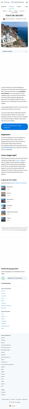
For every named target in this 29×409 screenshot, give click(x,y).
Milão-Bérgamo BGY (5, 350)
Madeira (3, 367)
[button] (2, 2)
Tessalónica (3, 321)
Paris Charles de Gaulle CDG (7, 364)
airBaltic (3, 337)
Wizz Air (2, 359)
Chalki (2, 328)
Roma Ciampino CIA (5, 357)
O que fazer (3, 295)
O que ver (11, 6)
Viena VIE (3, 340)
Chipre (2, 381)
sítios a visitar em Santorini (19, 183)
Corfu (2, 314)
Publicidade (24, 399)
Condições (12, 399)
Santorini (3, 6)
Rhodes (2, 318)
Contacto (3, 394)
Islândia (3, 374)
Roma (2, 379)
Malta (2, 369)
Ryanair (3, 342)
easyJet (3, 352)
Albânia (3, 376)
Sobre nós (3, 392)
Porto (2, 386)
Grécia (10, 11)
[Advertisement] (14, 69)
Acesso (2, 300)
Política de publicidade (22, 230)
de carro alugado (20, 160)
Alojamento (3, 308)
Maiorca (3, 383)
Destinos (4, 11)
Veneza (2, 371)
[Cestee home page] (7, 2)
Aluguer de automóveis (6, 305)
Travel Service (4, 362)
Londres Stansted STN (5, 345)
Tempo (19, 6)
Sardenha (3, 354)
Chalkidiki (3, 323)
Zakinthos (3, 316)
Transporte (3, 303)
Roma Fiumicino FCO (5, 347)
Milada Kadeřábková (10, 18)
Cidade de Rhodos (5, 326)
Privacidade (18, 399)
